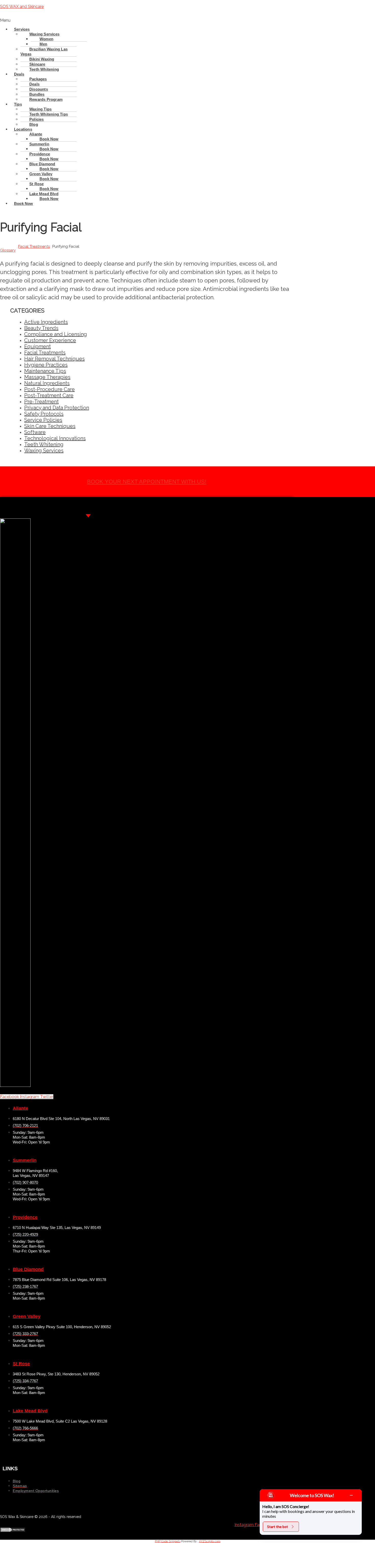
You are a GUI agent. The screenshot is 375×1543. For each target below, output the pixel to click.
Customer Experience (50, 340)
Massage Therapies (47, 377)
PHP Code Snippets (167, 1541)
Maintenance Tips (45, 371)
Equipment (37, 346)
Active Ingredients (46, 322)
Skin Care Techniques (50, 426)
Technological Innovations (55, 438)
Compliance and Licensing (55, 334)
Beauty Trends (41, 328)
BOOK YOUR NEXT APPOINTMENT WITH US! (146, 481)
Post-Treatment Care (48, 395)
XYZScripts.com (209, 1541)
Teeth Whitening (44, 69)
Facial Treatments (34, 246)
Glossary (8, 250)
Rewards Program (45, 99)
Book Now (49, 198)
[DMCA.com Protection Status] (13, 1530)
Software (35, 432)
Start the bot (277, 1526)
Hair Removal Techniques (54, 359)
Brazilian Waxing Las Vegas (44, 51)
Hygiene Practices (46, 365)
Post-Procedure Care (49, 389)
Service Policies (43, 420)
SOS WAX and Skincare (22, 6)
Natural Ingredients (47, 383)
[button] (146, 20)
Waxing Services (44, 450)
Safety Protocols (44, 414)
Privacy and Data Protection (56, 408)
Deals (19, 74)
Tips (18, 104)
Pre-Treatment (41, 402)
